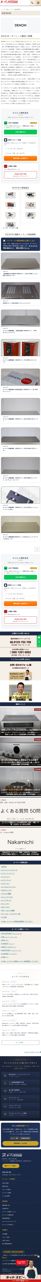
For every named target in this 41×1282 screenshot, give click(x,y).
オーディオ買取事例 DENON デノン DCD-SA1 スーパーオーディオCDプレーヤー (20, 538)
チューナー (6, 904)
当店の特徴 (5, 1183)
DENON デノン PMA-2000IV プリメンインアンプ (16, 303)
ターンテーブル (7, 897)
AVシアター (6, 907)
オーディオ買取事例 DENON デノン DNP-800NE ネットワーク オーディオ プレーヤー (20, 479)
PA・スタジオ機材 (8, 910)
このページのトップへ (31, 1052)
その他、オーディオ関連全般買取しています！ (17, 921)
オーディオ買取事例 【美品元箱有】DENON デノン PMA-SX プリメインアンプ (20, 331)
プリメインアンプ (8, 873)
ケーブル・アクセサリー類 (11, 914)
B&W (9, 947)
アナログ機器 (6, 894)
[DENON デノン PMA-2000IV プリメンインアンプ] (20, 297)
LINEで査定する (20, 132)
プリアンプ (6, 877)
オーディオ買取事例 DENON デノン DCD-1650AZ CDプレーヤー (20, 449)
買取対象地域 (6, 1218)
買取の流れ (5, 1186)
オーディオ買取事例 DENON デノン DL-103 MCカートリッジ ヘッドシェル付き (20, 508)
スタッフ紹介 (6, 1237)
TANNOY (8, 943)
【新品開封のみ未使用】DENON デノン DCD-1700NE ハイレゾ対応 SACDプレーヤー (20, 274)
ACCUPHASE (12, 933)
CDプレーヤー (7, 890)
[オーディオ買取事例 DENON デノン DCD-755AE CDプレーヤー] (20, 413)
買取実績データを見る (20, 1143)
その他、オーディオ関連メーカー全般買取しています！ (20, 961)
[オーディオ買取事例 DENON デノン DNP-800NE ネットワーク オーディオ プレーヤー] (20, 472)
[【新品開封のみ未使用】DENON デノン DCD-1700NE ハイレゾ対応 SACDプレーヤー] (20, 268)
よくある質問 (6, 1196)
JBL (9, 937)
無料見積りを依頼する (20, 158)
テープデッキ (6, 900)
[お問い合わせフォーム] (20, 665)
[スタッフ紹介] (20, 691)
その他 (4, 917)
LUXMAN (9, 954)
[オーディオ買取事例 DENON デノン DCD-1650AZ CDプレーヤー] (20, 443)
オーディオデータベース (9, 1221)
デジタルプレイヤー (9, 887)
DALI (5, 940)
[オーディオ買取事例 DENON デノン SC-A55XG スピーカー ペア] (20, 354)
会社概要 (4, 1234)
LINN (5, 957)
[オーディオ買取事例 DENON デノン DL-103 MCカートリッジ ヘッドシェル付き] (20, 502)
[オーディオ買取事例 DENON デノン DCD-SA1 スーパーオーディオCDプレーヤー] (20, 531)
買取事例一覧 (6, 1205)
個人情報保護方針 (7, 1243)
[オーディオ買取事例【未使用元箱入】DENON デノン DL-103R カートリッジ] (20, 384)
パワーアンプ (6, 880)
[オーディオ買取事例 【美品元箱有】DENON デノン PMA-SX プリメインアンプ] (20, 325)
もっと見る (20, 1042)
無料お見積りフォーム (22, 248)
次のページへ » (37, 549)
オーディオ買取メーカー (9, 1211)
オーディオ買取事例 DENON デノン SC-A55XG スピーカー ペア (20, 361)
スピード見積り (6, 1189)
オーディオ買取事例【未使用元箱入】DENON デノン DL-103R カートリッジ (20, 390)
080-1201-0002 (15, 1264)
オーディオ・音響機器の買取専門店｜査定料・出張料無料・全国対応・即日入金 (9, 2)
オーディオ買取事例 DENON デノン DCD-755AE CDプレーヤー (20, 420)
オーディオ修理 (6, 1192)
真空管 (4, 867)
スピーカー (6, 883)
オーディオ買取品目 (7, 1215)
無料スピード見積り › (10, 1166)
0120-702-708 (20, 175)
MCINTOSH (11, 950)
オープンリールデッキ (9, 870)
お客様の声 (5, 1208)
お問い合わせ (6, 1240)
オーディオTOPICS (7, 1224)
